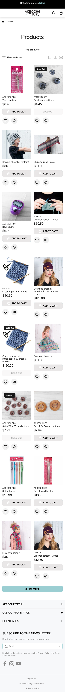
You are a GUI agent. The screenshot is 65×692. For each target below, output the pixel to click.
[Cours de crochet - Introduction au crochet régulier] (48, 271)
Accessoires (9, 97)
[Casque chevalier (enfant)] (16, 144)
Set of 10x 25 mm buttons (15, 426)
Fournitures (40, 97)
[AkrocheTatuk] (32, 13)
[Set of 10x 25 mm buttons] (16, 406)
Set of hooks (8, 491)
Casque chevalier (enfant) (15, 162)
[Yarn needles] (16, 79)
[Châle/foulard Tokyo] (48, 144)
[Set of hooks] (16, 470)
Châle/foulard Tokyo (44, 162)
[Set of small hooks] (48, 470)
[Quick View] (14, 120)
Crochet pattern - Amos (46, 219)
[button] (61, 13)
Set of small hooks (43, 491)
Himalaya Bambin (11, 553)
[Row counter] (16, 206)
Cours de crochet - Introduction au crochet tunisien (14, 359)
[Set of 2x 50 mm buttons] (48, 406)
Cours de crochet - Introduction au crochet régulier (46, 291)
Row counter (8, 226)
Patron (37, 216)
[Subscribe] (59, 646)
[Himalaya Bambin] (16, 535)
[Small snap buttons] (48, 79)
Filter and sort (14, 57)
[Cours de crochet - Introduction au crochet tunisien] (16, 338)
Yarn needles (9, 100)
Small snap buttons (43, 100)
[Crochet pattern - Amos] (48, 203)
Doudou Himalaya (43, 356)
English (30, 679)
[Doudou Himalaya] (48, 338)
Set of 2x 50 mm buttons (47, 426)
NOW (42, 3)
